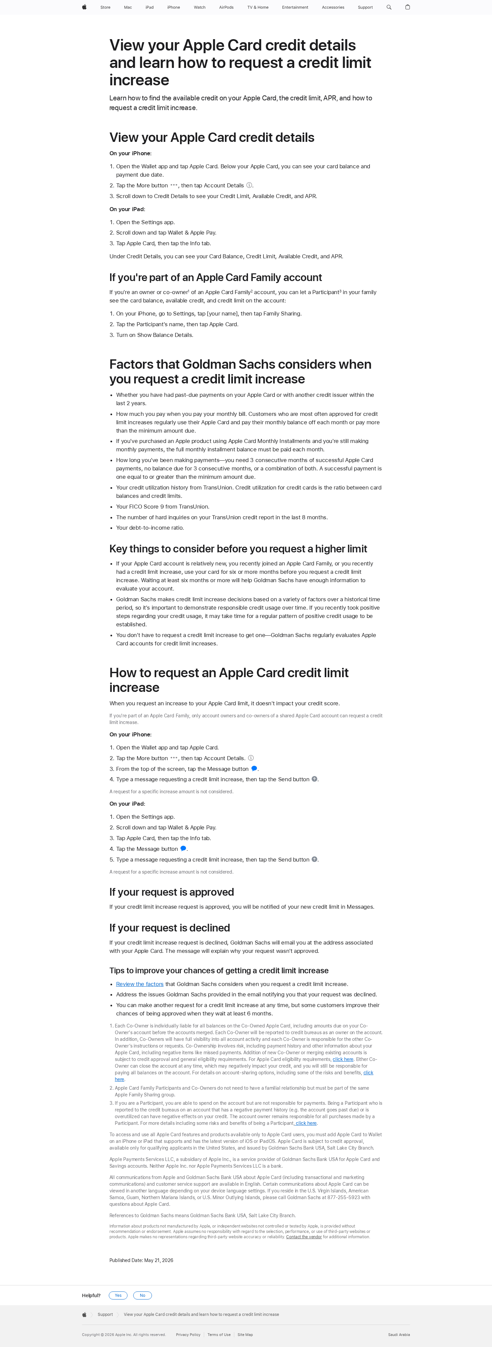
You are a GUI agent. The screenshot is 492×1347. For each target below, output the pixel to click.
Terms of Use (219, 1335)
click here (343, 1059)
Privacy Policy (188, 1335)
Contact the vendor (304, 1237)
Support (105, 1314)
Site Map (245, 1335)
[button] (389, 7)
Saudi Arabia (399, 1335)
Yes (118, 1295)
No (142, 1295)
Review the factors (140, 984)
